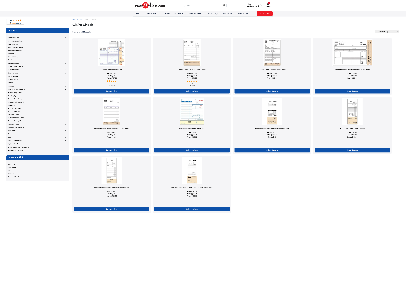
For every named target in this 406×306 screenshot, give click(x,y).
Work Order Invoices (15, 150)
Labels (10, 82)
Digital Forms (13, 44)
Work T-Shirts (244, 13)
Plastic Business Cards (16, 102)
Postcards (11, 105)
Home (138, 13)
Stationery (12, 130)
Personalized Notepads (16, 99)
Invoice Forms (13, 79)
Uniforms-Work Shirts (15, 140)
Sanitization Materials (16, 127)
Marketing (227, 13)
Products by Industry (174, 13)
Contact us (250, 6)
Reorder (11, 174)
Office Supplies (194, 13)
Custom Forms (13, 69)
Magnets (11, 86)
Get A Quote (265, 13)
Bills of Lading (13, 57)
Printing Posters (14, 111)
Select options (111, 91)
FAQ (9, 170)
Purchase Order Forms (16, 117)
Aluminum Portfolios (15, 47)
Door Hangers (13, 73)
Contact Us (12, 167)
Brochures (11, 60)
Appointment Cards (15, 50)
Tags (10, 137)
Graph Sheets (13, 76)
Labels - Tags (212, 13)
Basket (268, 7)
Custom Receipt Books (16, 121)
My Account (259, 7)
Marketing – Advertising (16, 89)
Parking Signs (13, 96)
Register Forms (13, 124)
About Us (11, 164)
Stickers (11, 134)
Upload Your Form (14, 144)
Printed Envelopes (14, 108)
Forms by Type (153, 13)
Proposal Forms (13, 114)
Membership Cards (15, 92)
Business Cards (13, 63)
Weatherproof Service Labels (18, 147)
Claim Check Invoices (15, 66)
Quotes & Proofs (14, 177)
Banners (11, 53)
